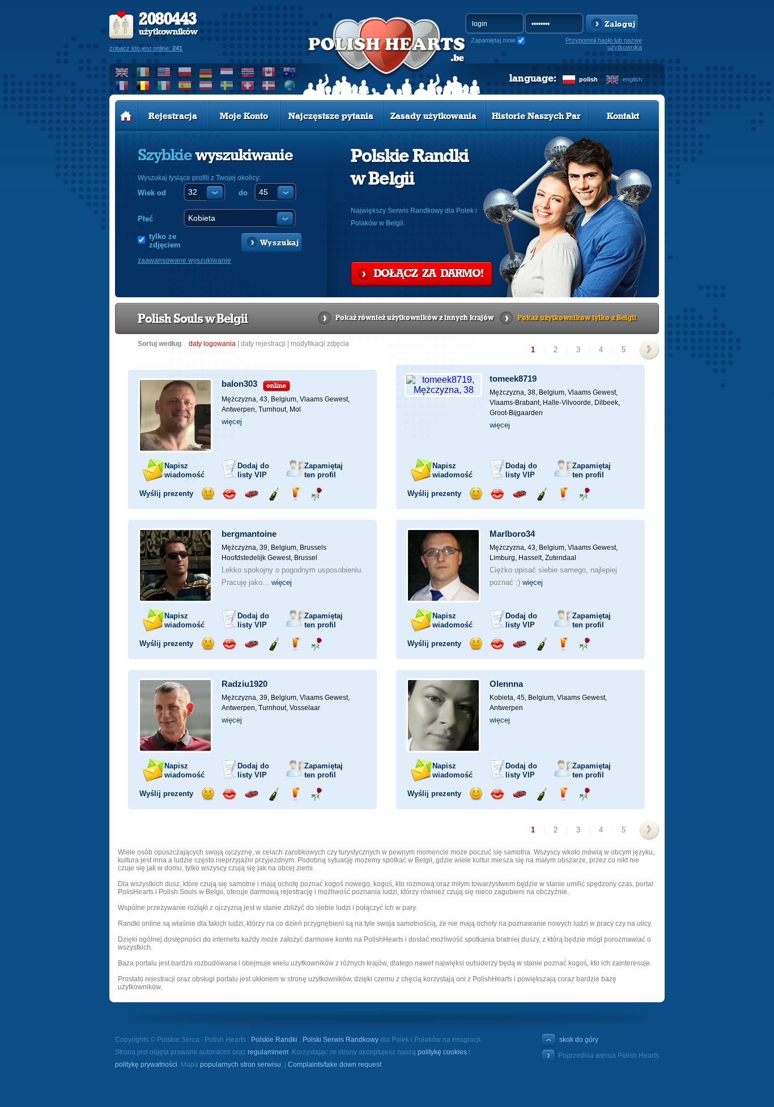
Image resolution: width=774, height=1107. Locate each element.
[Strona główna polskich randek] (126, 116)
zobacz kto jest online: (145, 48)
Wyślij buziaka (229, 494)
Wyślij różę (316, 494)
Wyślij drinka (294, 494)
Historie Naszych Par (536, 116)
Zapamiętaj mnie (493, 40)
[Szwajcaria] (248, 85)
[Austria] (206, 85)
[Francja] (122, 85)
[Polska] (185, 72)
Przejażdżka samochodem (251, 494)
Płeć (145, 219)
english (632, 79)
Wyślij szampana (273, 494)
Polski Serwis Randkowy (341, 1040)
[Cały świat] (290, 85)
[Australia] (290, 72)
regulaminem (268, 1052)
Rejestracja (172, 116)
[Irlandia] (143, 72)
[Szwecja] (227, 85)
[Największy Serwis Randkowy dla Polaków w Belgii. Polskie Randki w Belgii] (387, 57)
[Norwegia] (248, 72)
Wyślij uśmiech (207, 494)
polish (588, 79)
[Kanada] (269, 72)
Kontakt (623, 116)
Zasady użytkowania (433, 116)
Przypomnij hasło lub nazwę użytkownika (603, 43)
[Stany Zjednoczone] (164, 72)
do (243, 193)
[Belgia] (143, 85)
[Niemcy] (206, 72)
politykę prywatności (146, 1064)
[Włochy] (164, 85)
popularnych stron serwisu (240, 1064)
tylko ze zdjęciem (165, 240)
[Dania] (269, 85)
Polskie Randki (274, 1040)
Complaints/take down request (334, 1064)
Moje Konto (244, 116)
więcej (232, 421)
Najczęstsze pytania (330, 116)
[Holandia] (227, 72)
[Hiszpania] (185, 85)
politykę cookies (442, 1052)
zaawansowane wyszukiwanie (184, 260)
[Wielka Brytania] (122, 72)
